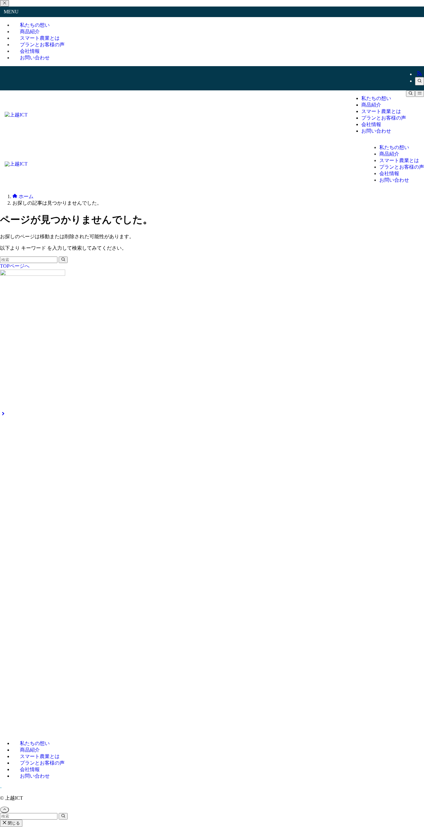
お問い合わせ (35, 57)
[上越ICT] (16, 114)
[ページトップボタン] (4, 810)
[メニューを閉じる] (4, 3)
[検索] (419, 81)
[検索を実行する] (63, 260)
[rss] (419, 74)
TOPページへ (14, 266)
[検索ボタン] (410, 93)
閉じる (13, 823)
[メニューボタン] (419, 93)
